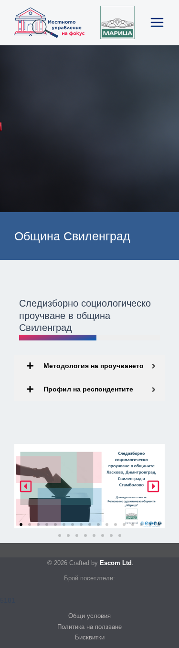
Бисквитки (90, 637)
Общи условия (89, 615)
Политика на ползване (89, 626)
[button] (25, 486)
